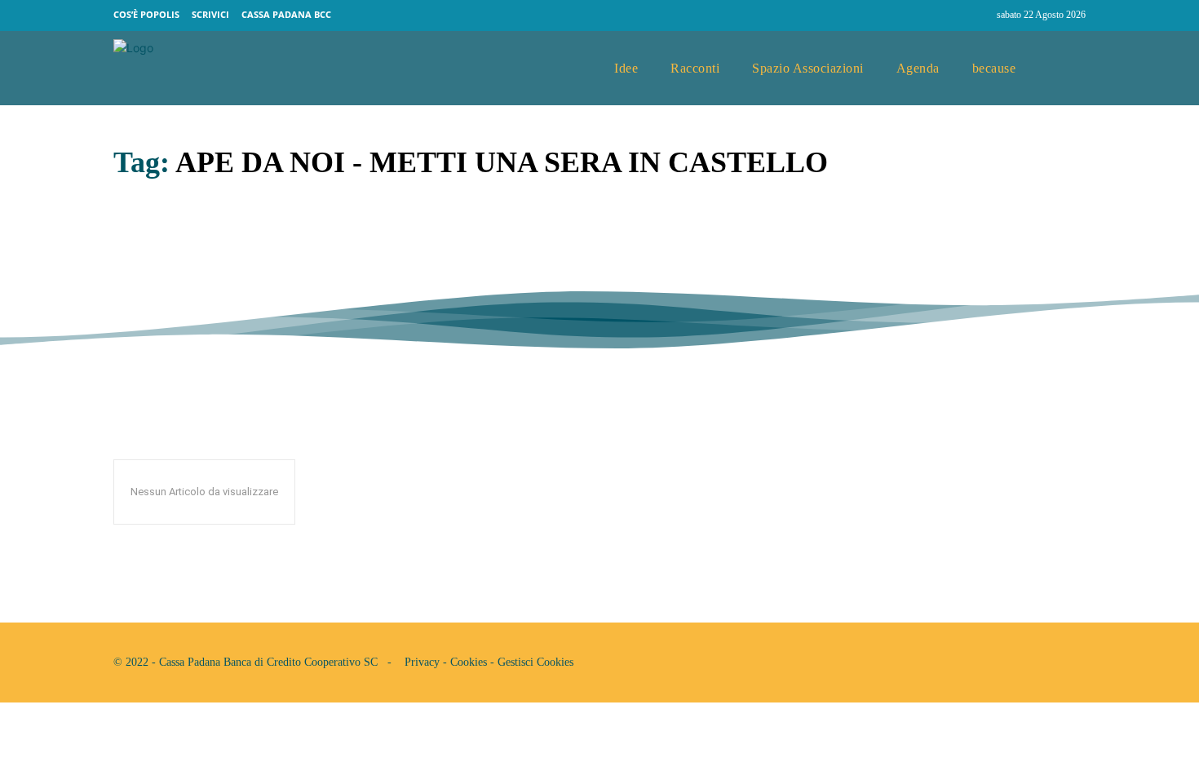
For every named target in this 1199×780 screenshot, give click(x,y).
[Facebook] (946, 15)
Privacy (422, 662)
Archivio (137, 282)
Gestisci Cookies (535, 662)
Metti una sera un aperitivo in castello (336, 245)
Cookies (468, 662)
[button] (1067, 68)
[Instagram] (977, 15)
